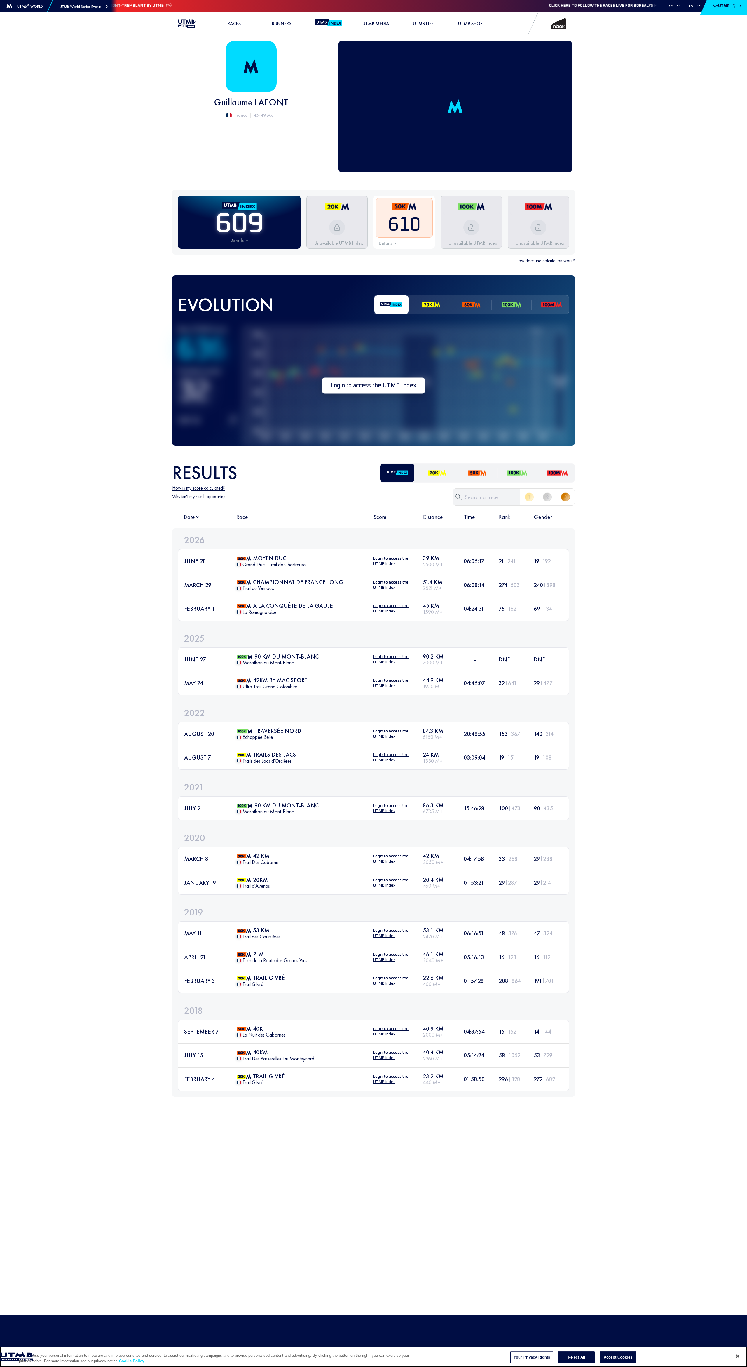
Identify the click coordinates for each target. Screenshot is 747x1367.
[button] (84, 6)
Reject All (576, 1357)
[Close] (737, 1356)
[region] (373, 1357)
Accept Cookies (618, 1357)
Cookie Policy (131, 1361)
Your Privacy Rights (532, 1357)
